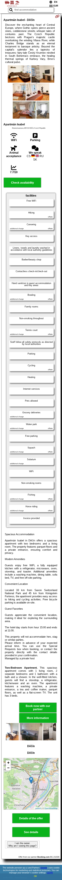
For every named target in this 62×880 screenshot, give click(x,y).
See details (31, 832)
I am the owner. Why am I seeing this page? (22, 844)
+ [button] (8, 763)
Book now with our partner (38, 707)
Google (43, 868)
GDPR (50, 873)
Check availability (22, 182)
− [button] (8, 768)
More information (38, 718)
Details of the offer (31, 818)
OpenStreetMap (51, 808)
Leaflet (38, 808)
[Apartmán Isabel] (19, 74)
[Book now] (57, 16)
